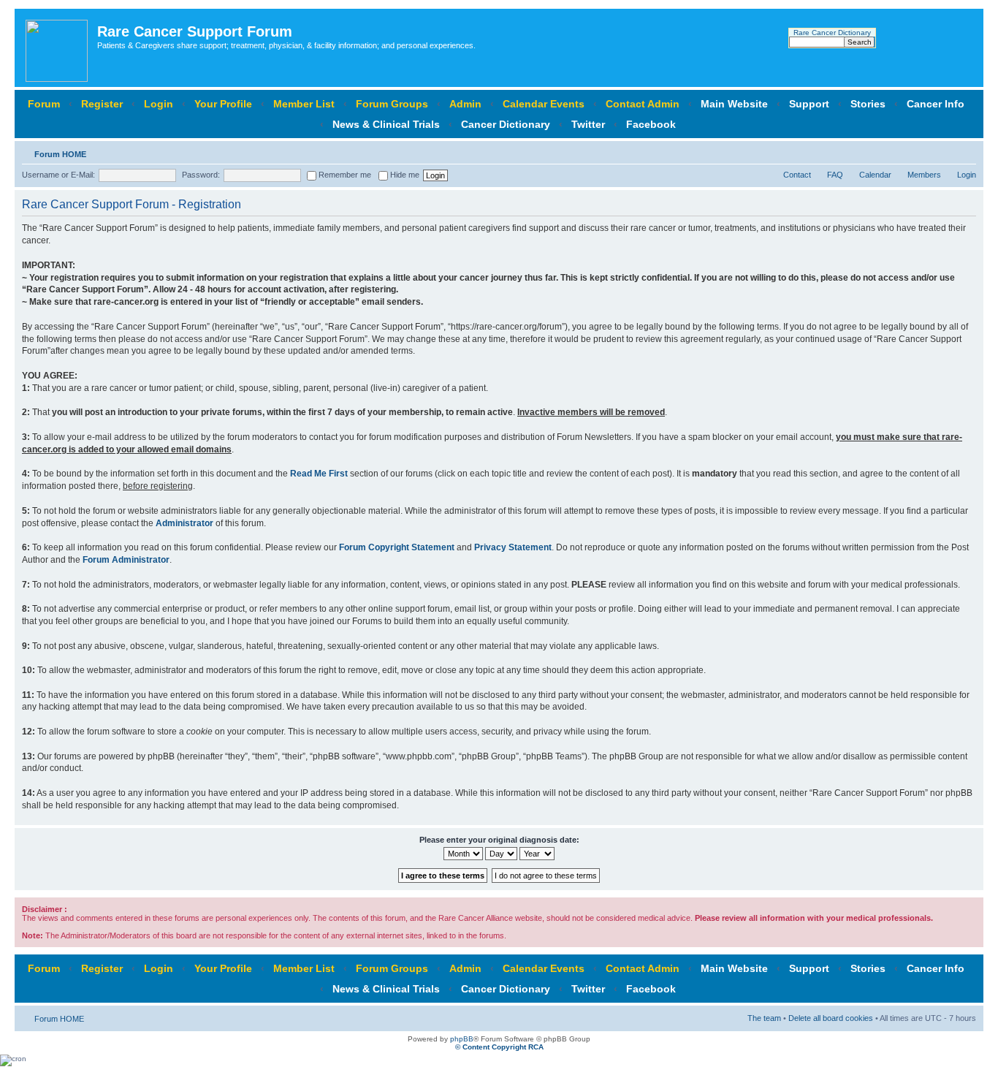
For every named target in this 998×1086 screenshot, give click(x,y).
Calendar (875, 174)
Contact (797, 174)
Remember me (343, 174)
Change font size (965, 151)
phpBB (461, 1039)
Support (809, 104)
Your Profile (223, 104)
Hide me (403, 174)
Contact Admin (642, 104)
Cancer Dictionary (505, 124)
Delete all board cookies (830, 1018)
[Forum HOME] (57, 47)
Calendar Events (543, 104)
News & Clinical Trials (386, 124)
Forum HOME (60, 154)
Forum (44, 104)
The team (764, 1018)
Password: (201, 174)
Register (102, 104)
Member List (304, 104)
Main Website (734, 104)
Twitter (588, 124)
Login (158, 104)
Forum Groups (392, 104)
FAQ (835, 174)
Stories (867, 104)
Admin (465, 104)
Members (924, 174)
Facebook (651, 124)
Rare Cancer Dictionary (832, 33)
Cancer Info (935, 104)
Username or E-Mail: (58, 174)
